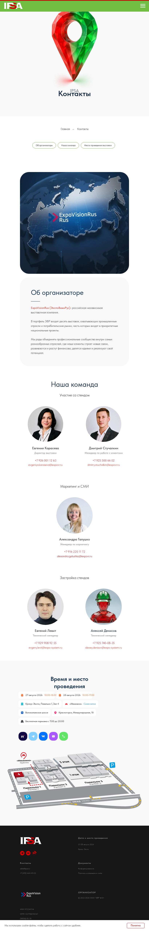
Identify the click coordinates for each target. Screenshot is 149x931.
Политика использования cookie (90, 873)
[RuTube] (34, 853)
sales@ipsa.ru (25, 868)
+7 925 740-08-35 (103, 643)
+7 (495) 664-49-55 (28, 873)
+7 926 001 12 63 (45, 460)
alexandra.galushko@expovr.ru (74, 556)
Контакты (82, 129)
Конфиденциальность (86, 868)
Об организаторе (44, 145)
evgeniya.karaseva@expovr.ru (45, 464)
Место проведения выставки (98, 145)
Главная (65, 129)
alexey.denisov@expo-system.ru (103, 647)
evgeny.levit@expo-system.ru (45, 647)
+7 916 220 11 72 (74, 551)
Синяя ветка (90, 703)
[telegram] (22, 853)
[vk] (28, 853)
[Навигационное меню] (142, 6)
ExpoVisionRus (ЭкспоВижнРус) (50, 308)
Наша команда (68, 145)
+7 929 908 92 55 (45, 643)
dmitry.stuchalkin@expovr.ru (104, 464)
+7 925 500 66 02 (103, 460)
